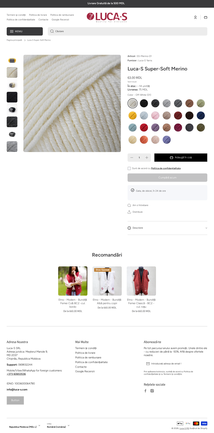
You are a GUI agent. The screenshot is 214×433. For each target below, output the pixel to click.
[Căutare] (51, 31)
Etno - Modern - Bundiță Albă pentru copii (107, 301)
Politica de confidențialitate (166, 168)
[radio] (133, 103)
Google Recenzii (85, 371)
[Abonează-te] (203, 364)
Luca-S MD (184, 428)
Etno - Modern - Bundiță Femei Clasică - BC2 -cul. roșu (141, 303)
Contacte (81, 366)
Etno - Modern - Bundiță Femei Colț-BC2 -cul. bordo (73, 303)
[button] (205, 17)
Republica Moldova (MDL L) (23, 426)
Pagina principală (14, 40)
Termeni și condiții (86, 348)
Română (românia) (56, 426)
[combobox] (127, 31)
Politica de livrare (85, 352)
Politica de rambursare (88, 357)
